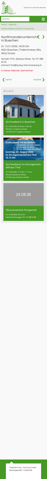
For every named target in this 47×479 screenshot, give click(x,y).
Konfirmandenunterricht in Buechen (17, 29)
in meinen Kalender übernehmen (17, 70)
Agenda (12, 24)
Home (4, 24)
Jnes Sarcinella (29, 467)
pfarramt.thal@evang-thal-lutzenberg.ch (21, 65)
